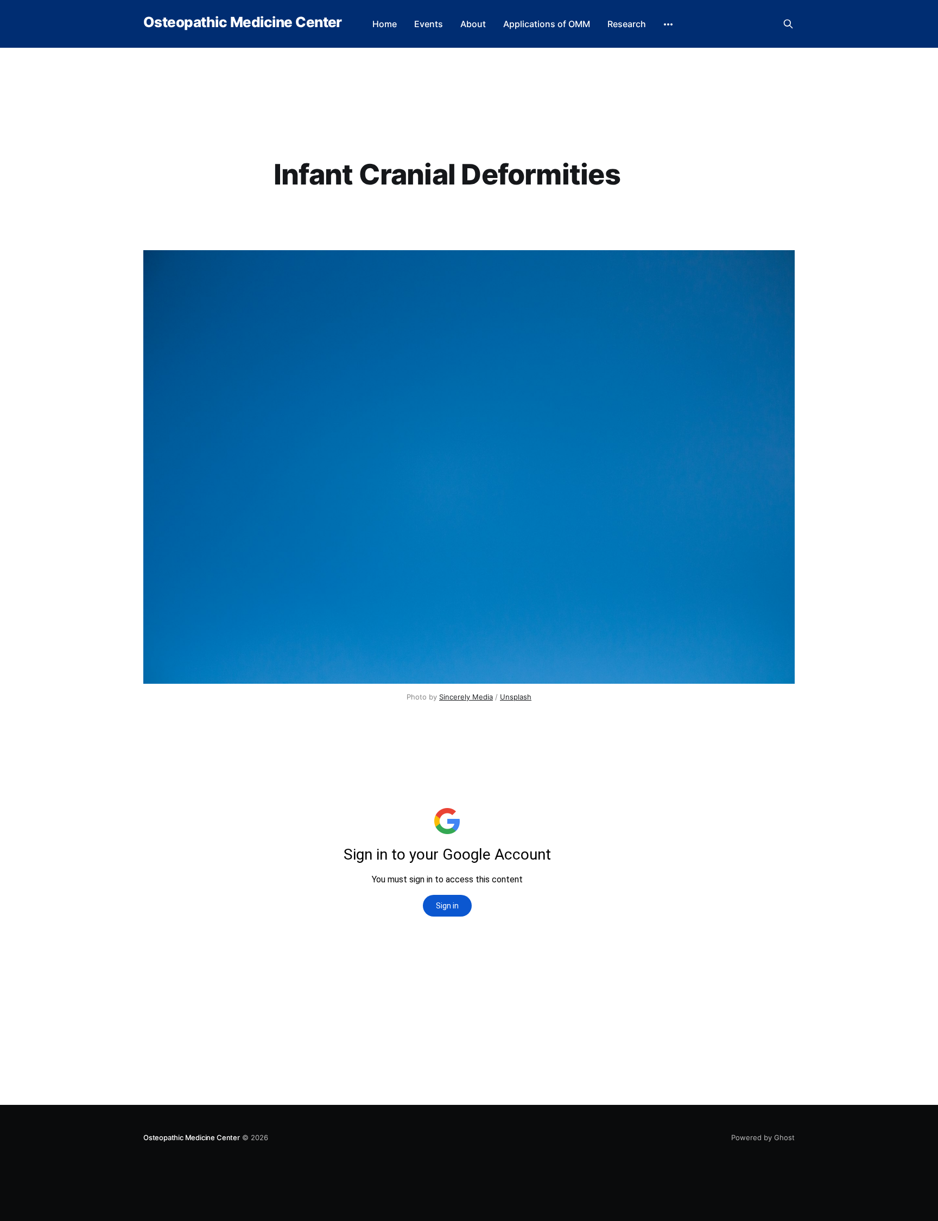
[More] (668, 24)
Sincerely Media (466, 696)
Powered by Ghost (763, 1137)
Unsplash (515, 696)
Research (626, 23)
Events (428, 23)
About (473, 23)
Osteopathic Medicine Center (242, 22)
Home (384, 23)
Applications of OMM (546, 23)
